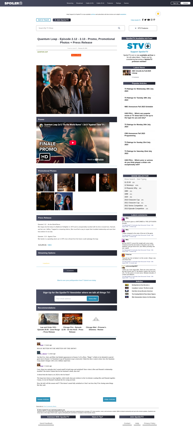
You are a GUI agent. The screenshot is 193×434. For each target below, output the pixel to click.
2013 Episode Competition (134, 209)
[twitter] (145, 20)
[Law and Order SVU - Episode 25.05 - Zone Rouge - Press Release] (48, 325)
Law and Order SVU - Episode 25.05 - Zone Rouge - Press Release (48, 329)
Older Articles (109, 399)
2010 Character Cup (132, 200)
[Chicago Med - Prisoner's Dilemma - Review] (96, 325)
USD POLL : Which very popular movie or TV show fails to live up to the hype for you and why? (139, 115)
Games (126, 3)
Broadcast (79, 3)
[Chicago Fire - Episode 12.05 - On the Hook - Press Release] (72, 325)
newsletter (123, 14)
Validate (185, 3)
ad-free (93, 14)
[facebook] (143, 20)
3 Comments (70, 270)
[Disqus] (76, 367)
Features (110, 3)
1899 (126, 194)
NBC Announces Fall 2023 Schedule (139, 107)
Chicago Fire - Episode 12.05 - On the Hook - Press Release (72, 329)
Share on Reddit (76, 55)
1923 (126, 197)
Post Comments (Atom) (50, 406)
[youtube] (148, 20)
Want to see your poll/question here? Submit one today (76, 280)
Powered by (39, 263)
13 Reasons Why (130, 188)
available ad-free (146, 55)
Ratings (118, 3)
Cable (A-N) (89, 3)
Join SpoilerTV (62, 20)
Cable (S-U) (100, 3)
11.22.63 (127, 182)
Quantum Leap (42, 52)
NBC (50, 245)
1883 (126, 191)
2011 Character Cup (131, 203)
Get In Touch (43, 20)
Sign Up (175, 3)
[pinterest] (154, 20)
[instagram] (151, 20)
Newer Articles (43, 399)
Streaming (70, 3)
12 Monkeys (129, 185)
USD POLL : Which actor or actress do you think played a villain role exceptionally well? (139, 162)
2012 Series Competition (133, 206)
